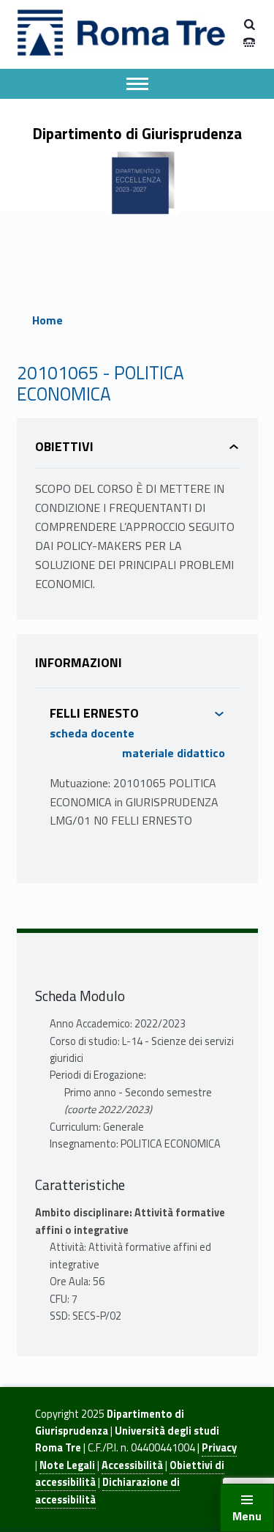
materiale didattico (173, 753)
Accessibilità (132, 1465)
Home (47, 320)
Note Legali (67, 1465)
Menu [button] (247, 1516)
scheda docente (92, 733)
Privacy (219, 1448)
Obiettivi (64, 446)
